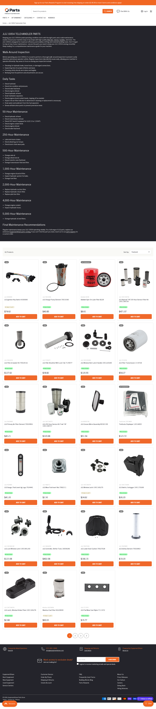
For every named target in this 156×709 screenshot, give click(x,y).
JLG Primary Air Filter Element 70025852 (18, 424)
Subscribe (112, 659)
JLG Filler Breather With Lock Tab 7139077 (57, 363)
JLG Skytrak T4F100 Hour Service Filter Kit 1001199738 (134, 300)
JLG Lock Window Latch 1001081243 (17, 549)
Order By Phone (46, 677)
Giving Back (121, 685)
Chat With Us (124, 11)
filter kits (50, 40)
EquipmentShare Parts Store (16, 697)
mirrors (56, 40)
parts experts (70, 232)
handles (62, 40)
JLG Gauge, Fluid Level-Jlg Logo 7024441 (18, 487)
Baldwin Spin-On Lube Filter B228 (92, 300)
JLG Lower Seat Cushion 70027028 (93, 549)
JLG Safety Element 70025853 (130, 549)
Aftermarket (17, 18)
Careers (120, 683)
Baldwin (83, 297)
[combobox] (72, 11)
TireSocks (122, 421)
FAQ (80, 674)
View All (10, 650)
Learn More (87, 650)
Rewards (51, 18)
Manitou (45, 607)
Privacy (17, 699)
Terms (5, 699)
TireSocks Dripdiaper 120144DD (130, 424)
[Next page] (86, 635)
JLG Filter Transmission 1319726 (130, 363)
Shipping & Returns (47, 680)
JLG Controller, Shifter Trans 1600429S (56, 549)
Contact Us (41, 18)
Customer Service (47, 674)
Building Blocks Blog (86, 680)
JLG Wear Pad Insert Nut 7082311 (54, 487)
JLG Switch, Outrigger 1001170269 (131, 487)
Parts (5, 18)
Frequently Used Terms (87, 677)
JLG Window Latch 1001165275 (92, 487)
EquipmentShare (8, 674)
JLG (5, 297)
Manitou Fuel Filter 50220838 (53, 610)
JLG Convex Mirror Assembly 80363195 (94, 424)
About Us (125, 650)
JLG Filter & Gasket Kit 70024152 (16, 363)
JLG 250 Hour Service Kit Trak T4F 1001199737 (54, 425)
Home (4, 23)
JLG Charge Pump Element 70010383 (56, 300)
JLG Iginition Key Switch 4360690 (16, 300)
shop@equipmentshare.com (55, 650)
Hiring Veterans (122, 688)
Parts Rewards (84, 683)
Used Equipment (8, 683)
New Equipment (8, 680)
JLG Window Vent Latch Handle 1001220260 (96, 363)
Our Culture (121, 680)
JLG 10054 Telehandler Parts (17, 23)
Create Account (46, 683)
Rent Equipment (8, 677)
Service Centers (8, 685)
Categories (28, 18)
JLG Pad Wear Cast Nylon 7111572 (93, 610)
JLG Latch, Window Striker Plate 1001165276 (20, 610)
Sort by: (126, 252)
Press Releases (122, 677)
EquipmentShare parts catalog (20, 232)
